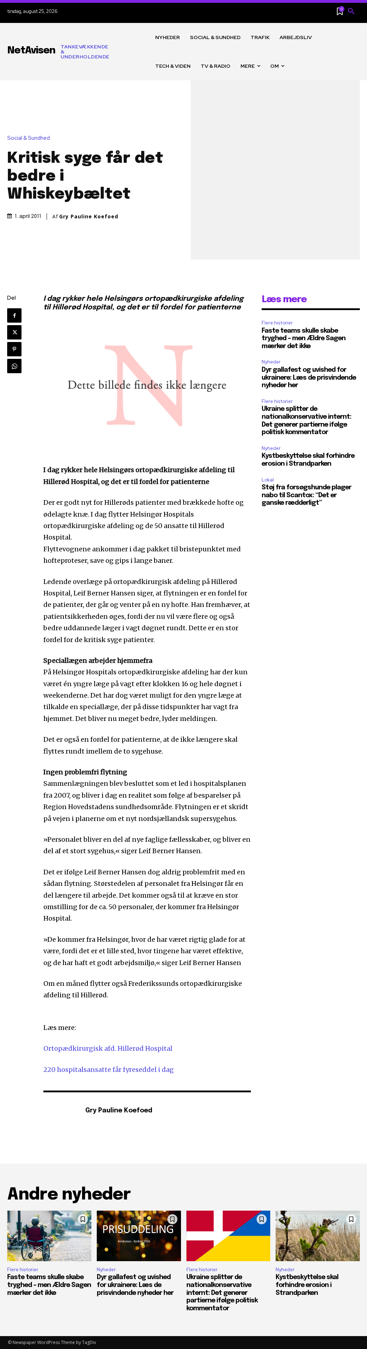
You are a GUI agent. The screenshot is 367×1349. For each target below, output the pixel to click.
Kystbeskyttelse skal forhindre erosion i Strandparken (307, 1285)
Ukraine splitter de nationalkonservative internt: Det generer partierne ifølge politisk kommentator (222, 1292)
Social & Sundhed (28, 138)
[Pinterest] (14, 349)
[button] (351, 11)
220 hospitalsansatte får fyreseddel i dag (108, 1069)
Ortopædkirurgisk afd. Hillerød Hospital (107, 1048)
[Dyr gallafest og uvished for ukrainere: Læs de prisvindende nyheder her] (139, 1236)
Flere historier (277, 323)
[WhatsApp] (14, 366)
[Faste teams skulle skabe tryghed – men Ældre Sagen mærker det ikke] (49, 1236)
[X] (14, 332)
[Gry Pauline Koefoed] (60, 1111)
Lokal (268, 480)
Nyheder (271, 362)
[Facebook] (14, 315)
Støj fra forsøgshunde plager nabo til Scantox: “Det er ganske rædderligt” (306, 495)
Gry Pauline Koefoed (88, 216)
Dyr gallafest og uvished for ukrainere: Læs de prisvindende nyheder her (309, 378)
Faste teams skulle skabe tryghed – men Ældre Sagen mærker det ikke (303, 339)
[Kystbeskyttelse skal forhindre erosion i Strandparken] (318, 1236)
